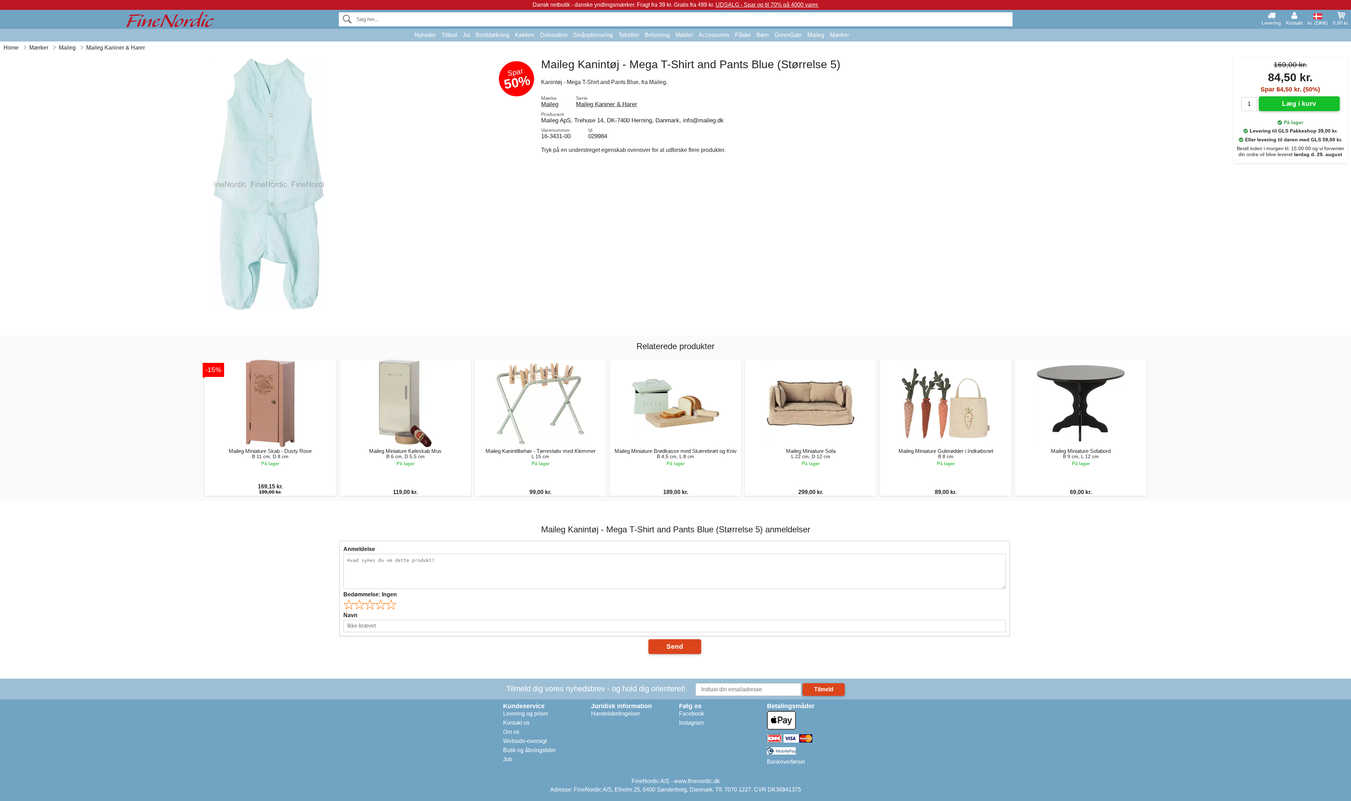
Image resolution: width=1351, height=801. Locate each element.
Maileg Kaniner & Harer (606, 104)
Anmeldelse (359, 549)
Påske (743, 35)
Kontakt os (516, 723)
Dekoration (553, 35)
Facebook (691, 714)
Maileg (815, 35)
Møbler (684, 35)
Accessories (714, 35)
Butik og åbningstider (529, 750)
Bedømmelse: (370, 594)
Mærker (839, 35)
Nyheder (425, 35)
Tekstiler (629, 35)
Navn (350, 615)
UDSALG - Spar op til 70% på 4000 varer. (767, 5)
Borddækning (492, 35)
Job (507, 759)
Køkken (524, 35)
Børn (762, 35)
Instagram (691, 723)
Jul (466, 35)
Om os (511, 732)
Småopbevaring (593, 35)
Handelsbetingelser (615, 714)
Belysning (657, 35)
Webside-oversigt (525, 741)
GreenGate (788, 35)
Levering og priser (525, 714)
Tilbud (449, 35)
